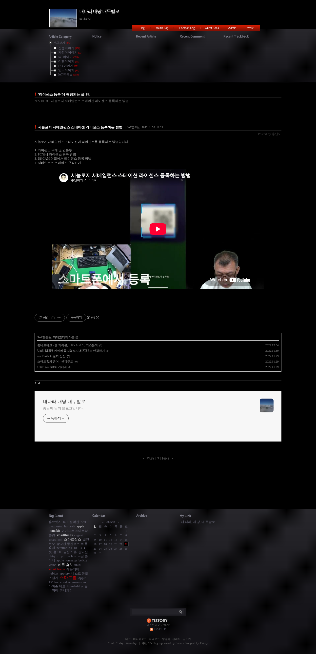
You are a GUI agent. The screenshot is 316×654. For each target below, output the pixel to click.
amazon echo (77, 582)
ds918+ (74, 548)
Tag (142, 28)
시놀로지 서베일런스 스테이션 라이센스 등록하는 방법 (90, 101)
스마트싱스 (72, 539)
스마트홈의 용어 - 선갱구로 (55, 361)
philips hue (68, 556)
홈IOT (57, 552)
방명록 (166, 638)
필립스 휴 (70, 552)
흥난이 (146, 643)
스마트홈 (68, 577)
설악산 (74, 522)
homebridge (75, 586)
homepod (60, 582)
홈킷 (52, 535)
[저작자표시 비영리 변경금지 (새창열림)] (92, 318)
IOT (65, 522)
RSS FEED (160, 629)
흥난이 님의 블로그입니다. (63, 408)
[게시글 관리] (59, 317)
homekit (69, 526)
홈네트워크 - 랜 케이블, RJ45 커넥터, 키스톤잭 (67, 345)
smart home (57, 569)
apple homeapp (67, 560)
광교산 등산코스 (68, 544)
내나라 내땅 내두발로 (99, 11)
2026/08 (111, 521)
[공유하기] (53, 317)
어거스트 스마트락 (74, 531)
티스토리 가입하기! (158, 624)
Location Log (187, 28)
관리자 (176, 638)
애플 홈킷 (65, 565)
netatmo (62, 548)
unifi (77, 565)
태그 (128, 638)
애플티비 (72, 569)
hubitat (53, 573)
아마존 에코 (57, 586)
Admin (232, 28)
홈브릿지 (55, 522)
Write (250, 28)
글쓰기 (187, 638)
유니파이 (66, 590)
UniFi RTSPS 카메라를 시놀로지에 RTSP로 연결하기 (71, 350)
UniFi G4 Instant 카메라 (52, 367)
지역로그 (154, 638)
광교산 (83, 552)
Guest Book (212, 28)
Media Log (162, 28)
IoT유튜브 (133, 127)
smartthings (65, 535)
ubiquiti (54, 556)
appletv (65, 573)
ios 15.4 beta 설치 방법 (51, 356)
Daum (179, 643)
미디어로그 (140, 638)
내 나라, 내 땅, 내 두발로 (198, 522)
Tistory (204, 643)
